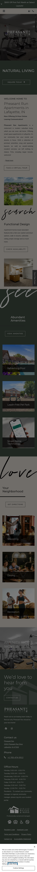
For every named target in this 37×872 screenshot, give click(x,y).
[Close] (34, 846)
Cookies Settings (18, 868)
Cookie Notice (12, 864)
